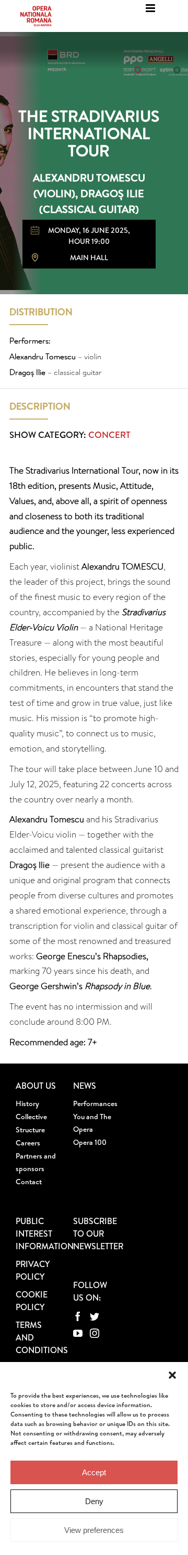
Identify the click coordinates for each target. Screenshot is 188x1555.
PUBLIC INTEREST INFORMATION (45, 1233)
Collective (31, 1116)
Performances (94, 1103)
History (27, 1103)
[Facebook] (78, 1316)
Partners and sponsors (36, 1162)
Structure (30, 1129)
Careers (28, 1143)
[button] (172, 1375)
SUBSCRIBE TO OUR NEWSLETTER (98, 1233)
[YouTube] (78, 1333)
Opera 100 (90, 1142)
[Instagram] (94, 1333)
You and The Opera (92, 1122)
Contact (29, 1181)
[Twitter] (94, 1316)
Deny (94, 1501)
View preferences (94, 1530)
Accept (94, 1472)
